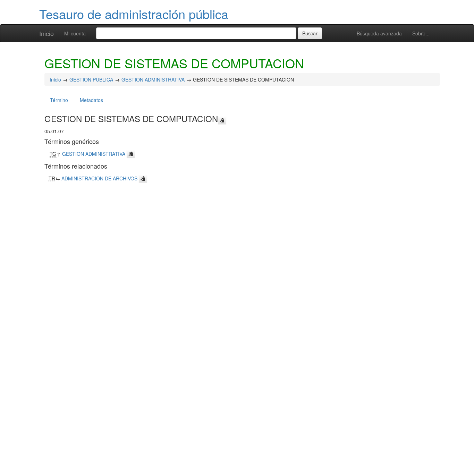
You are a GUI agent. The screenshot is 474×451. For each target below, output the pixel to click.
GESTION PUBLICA (91, 79)
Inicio (46, 33)
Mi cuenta (75, 33)
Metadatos (91, 99)
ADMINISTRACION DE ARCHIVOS (99, 178)
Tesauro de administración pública (133, 14)
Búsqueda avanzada (379, 33)
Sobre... (421, 33)
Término (59, 99)
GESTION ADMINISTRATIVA (153, 79)
